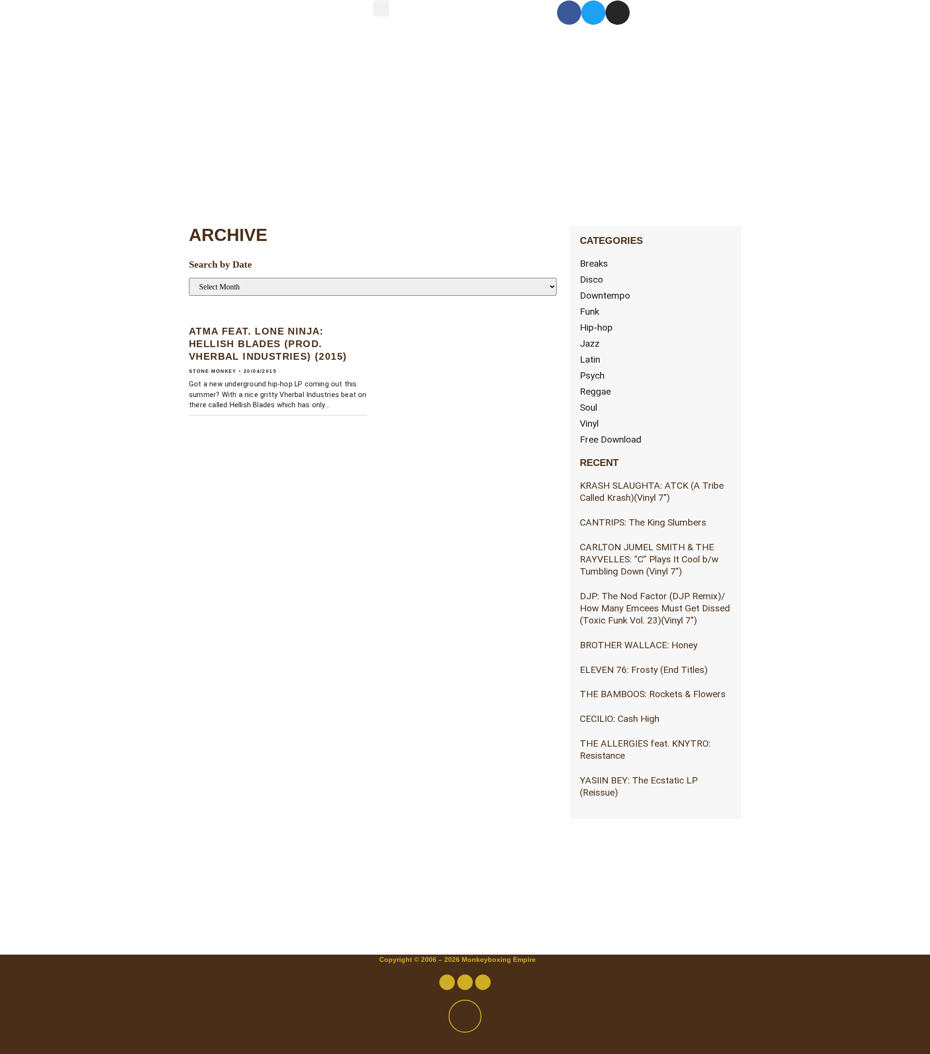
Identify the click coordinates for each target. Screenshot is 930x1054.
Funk (589, 311)
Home (238, 20)
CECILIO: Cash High (619, 718)
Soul (588, 407)
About (239, 61)
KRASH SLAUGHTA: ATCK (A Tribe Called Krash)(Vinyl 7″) (652, 491)
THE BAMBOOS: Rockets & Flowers (653, 694)
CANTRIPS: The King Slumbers (643, 522)
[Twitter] (593, 12)
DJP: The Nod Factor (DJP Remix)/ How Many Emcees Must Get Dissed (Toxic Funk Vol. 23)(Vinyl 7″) (655, 608)
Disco (591, 279)
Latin (590, 359)
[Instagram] (617, 12)
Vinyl (589, 423)
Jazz (590, 343)
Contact (250, 102)
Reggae (595, 391)
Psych (592, 375)
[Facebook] (569, 12)
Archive (250, 143)
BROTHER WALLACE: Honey (639, 645)
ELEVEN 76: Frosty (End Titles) (644, 669)
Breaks (594, 263)
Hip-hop (596, 327)
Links (235, 183)
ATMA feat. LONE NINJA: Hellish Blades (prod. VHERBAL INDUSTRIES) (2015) (268, 344)
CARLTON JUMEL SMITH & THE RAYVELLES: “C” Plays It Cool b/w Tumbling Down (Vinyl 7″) (649, 559)
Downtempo (605, 295)
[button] (381, 8)
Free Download (610, 439)
